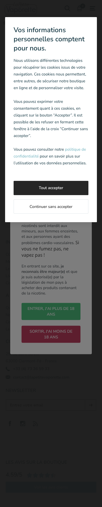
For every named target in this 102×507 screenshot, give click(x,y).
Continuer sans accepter (50, 206)
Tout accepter (51, 188)
